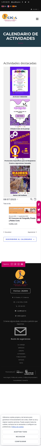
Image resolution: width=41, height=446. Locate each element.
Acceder (35, 9)
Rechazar (20, 436)
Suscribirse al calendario (19, 239)
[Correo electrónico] (39, 219)
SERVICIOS (21, 348)
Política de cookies (16, 377)
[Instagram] (39, 214)
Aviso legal (6, 377)
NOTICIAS (21, 360)
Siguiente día (31, 232)
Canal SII (25, 380)
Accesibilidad (17, 380)
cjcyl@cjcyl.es (16, 2)
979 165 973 (6, 2)
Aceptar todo (20, 432)
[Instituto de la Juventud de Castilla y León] (25, 372)
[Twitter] (39, 209)
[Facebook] (39, 204)
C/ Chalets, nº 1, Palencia (21, 297)
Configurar (20, 441)
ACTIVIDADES (21, 354)
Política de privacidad (30, 377)
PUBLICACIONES (21, 357)
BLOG (21, 363)
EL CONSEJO (21, 345)
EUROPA (21, 351)
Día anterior (8, 232)
